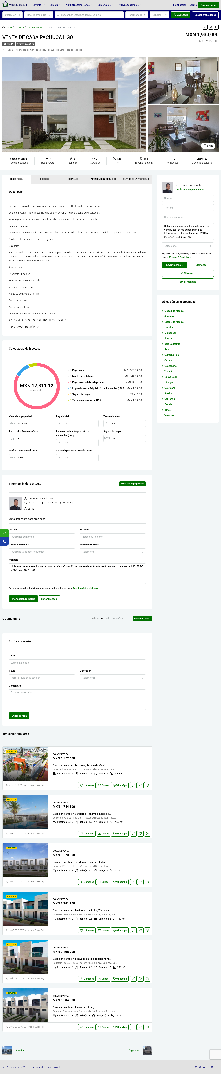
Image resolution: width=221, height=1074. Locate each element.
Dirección (45, 179)
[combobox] (12, 14)
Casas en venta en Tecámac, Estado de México (80, 765)
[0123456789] (4, 533)
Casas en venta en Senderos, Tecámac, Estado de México (86, 813)
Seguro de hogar (112, 431)
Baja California (172, 343)
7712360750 (33, 502)
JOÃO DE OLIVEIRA (17, 785)
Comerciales (104, 5)
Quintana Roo (171, 354)
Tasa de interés (111, 416)
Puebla (168, 338)
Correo (12, 655)
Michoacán (170, 332)
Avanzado (182, 14)
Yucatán (168, 371)
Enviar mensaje (49, 598)
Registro (192, 5)
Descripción (16, 179)
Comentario (15, 685)
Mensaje (13, 559)
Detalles (73, 179)
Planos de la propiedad (136, 179)
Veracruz (169, 415)
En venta (36, 5)
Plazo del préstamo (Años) (23, 431)
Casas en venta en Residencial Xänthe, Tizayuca (81, 910)
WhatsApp (68, 502)
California (169, 398)
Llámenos (89, 785)
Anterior (19, 1050)
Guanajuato (170, 365)
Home (9, 27)
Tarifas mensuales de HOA (23, 450)
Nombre (13, 529)
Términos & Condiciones (85, 588)
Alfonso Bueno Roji (36, 785)
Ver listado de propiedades (132, 484)
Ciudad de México (174, 310)
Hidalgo (168, 382)
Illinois (168, 409)
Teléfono (84, 529)
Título (12, 670)
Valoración (85, 670)
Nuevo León (170, 376)
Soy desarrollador (89, 544)
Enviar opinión (19, 715)
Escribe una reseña (142, 618)
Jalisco (168, 349)
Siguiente (134, 1050)
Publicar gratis (208, 5)
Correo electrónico (19, 544)
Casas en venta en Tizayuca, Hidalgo (74, 1007)
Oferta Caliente (25, 44)
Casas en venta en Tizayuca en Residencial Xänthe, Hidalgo (87, 958)
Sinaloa (168, 393)
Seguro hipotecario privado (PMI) (74, 450)
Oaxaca (168, 360)
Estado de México (174, 321)
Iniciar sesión (179, 5)
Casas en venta (35, 27)
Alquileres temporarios (78, 5)
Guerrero (169, 316)
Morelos (168, 327)
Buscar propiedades (205, 14)
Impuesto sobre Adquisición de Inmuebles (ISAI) (72, 433)
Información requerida (23, 598)
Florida (168, 404)
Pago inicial (62, 416)
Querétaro (169, 387)
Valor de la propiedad (20, 416)
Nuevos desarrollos (129, 5)
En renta (53, 5)
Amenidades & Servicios (103, 179)
